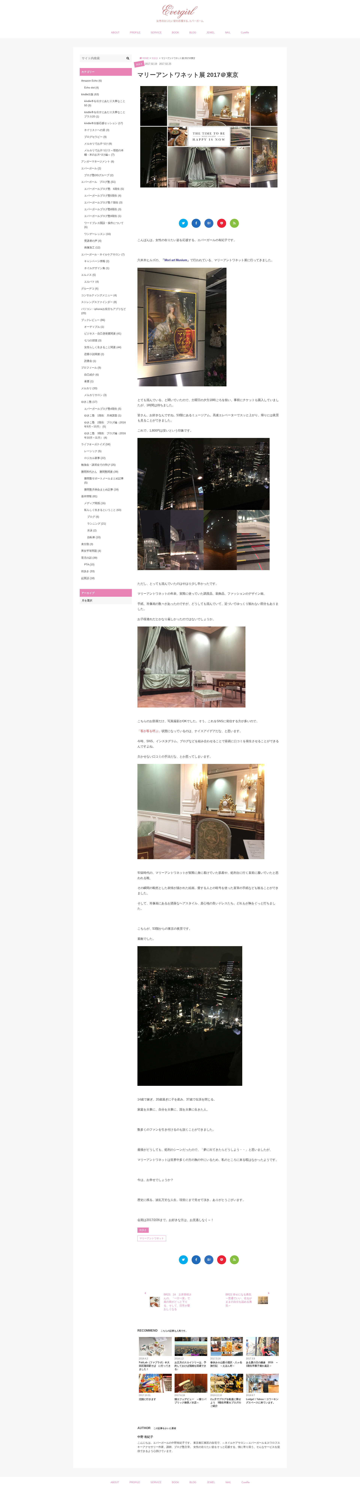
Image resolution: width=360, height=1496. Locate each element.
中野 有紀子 (145, 1436)
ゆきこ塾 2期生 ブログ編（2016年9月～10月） (105, 424)
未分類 (87, 544)
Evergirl (178, 1492)
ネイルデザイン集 (96, 268)
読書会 (90, 360)
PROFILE (135, 32)
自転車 (94, 537)
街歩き (139, 64)
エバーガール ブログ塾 (98, 181)
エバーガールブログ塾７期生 (103, 202)
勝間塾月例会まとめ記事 (101, 489)
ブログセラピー (95, 136)
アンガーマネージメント (97, 161)
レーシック (92, 451)
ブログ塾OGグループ (98, 175)
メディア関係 (95, 503)
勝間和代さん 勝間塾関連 (99, 471)
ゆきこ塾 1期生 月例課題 (102, 415)
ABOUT (115, 32)
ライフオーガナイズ (95, 444)
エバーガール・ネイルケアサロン (103, 254)
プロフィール (91, 367)
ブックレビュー (93, 320)
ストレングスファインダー (99, 302)
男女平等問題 (91, 550)
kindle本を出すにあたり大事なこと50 (104, 103)
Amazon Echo (91, 80)
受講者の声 (92, 240)
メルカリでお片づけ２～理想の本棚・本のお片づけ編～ (104, 152)
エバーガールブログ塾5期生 (102, 195)
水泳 (92, 530)
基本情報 (89, 496)
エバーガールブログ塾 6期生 (104, 188)
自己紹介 (91, 374)
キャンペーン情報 (96, 261)
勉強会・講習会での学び (98, 464)
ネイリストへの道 (96, 129)
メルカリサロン (95, 394)
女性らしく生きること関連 (102, 347)
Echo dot (91, 87)
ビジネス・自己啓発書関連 (102, 333)
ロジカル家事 (95, 457)
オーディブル (94, 326)
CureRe (245, 32)
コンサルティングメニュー (99, 295)
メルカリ (89, 388)
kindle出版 (90, 94)
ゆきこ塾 (89, 401)
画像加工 (92, 247)
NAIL (227, 32)
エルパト (91, 281)
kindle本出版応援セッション (103, 123)
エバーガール (91, 168)
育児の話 (89, 557)
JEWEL (210, 32)
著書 (89, 381)
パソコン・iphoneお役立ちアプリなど (103, 311)
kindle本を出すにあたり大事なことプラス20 (104, 114)
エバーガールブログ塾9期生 (102, 215)
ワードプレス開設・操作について (104, 225)
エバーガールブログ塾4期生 (102, 408)
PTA (89, 564)
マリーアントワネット (152, 1238)
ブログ (93, 516)
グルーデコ (89, 288)
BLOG (192, 32)
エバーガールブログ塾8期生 (102, 209)
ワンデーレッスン (97, 233)
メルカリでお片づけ (98, 143)
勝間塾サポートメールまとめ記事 (104, 480)
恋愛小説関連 (94, 354)
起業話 (88, 578)
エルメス (88, 274)
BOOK (175, 32)
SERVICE (156, 32)
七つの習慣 (92, 340)
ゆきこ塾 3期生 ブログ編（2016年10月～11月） (105, 435)
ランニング (96, 523)
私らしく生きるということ (102, 509)
